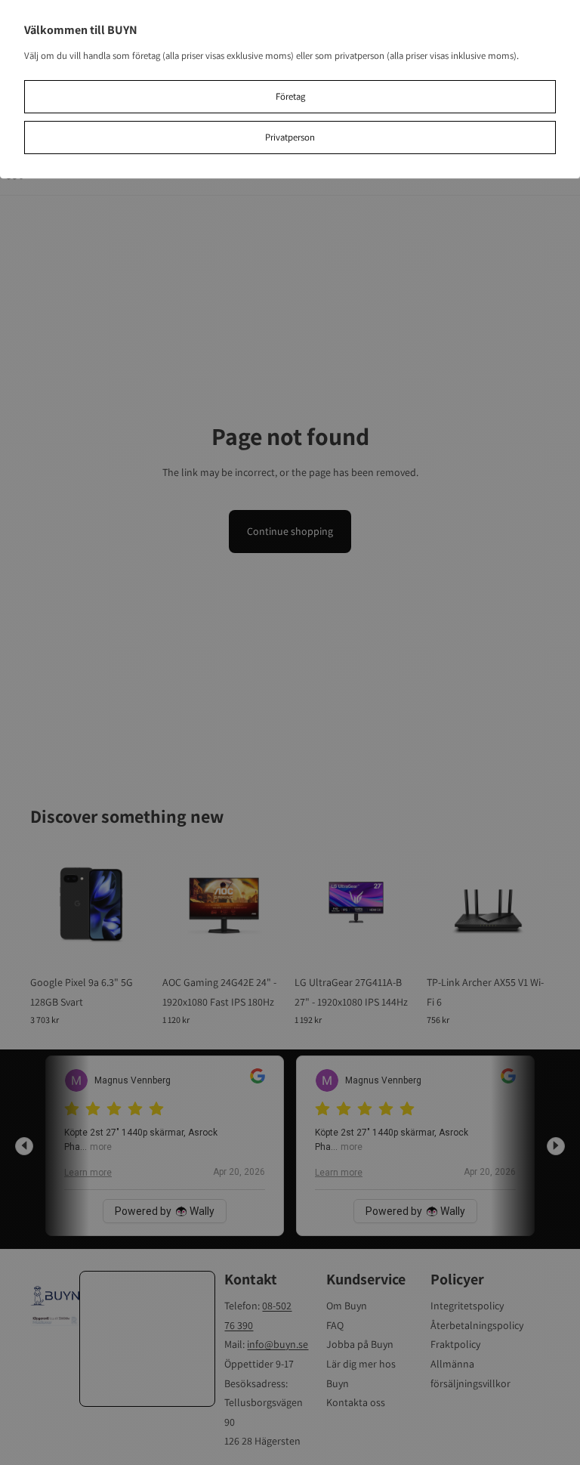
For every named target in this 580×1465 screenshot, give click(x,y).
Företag (290, 96)
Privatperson (290, 137)
